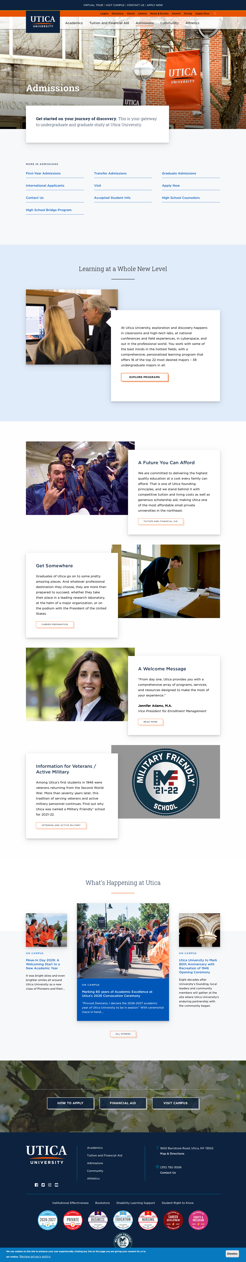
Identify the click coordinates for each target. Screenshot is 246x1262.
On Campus (91, 985)
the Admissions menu (144, 27)
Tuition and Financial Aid (109, 23)
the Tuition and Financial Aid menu (109, 27)
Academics (74, 23)
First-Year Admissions (43, 173)
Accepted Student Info (112, 198)
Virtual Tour (93, 5)
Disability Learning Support (135, 1203)
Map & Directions (172, 1153)
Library (142, 13)
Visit (97, 185)
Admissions (145, 23)
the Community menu (169, 27)
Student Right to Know (178, 1203)
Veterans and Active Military (61, 825)
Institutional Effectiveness (70, 1203)
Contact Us (135, 5)
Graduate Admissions (179, 173)
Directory (118, 13)
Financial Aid (123, 1103)
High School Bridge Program (49, 210)
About (131, 13)
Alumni (176, 13)
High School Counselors (181, 198)
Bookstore (102, 1203)
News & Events (159, 13)
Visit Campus (115, 5)
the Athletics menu (192, 27)
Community (169, 23)
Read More (150, 722)
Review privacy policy (35, 1256)
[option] (36, 1184)
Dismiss (232, 1253)
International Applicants (45, 185)
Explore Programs (144, 377)
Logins (104, 13)
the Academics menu (73, 27)
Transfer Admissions (110, 173)
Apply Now (155, 5)
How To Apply (70, 1103)
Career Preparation (55, 624)
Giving (188, 13)
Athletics (192, 23)
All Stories (123, 1034)
